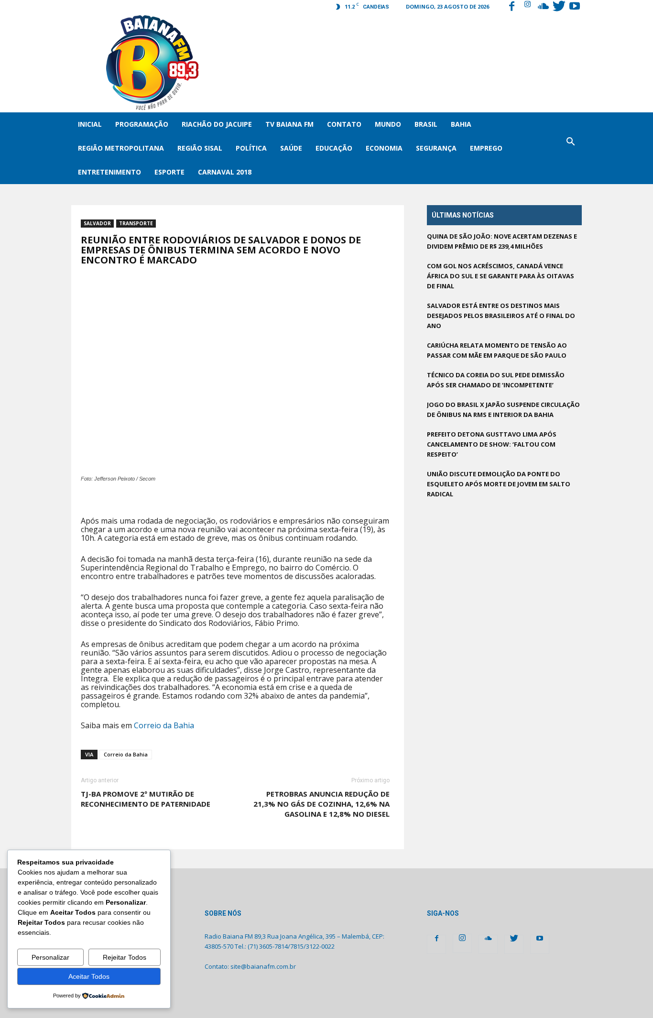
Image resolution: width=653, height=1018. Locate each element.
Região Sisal (199, 148)
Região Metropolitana (121, 148)
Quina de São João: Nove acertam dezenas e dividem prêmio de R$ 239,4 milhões (502, 241)
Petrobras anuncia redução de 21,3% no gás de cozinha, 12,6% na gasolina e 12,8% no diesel (321, 804)
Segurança (436, 148)
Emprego (486, 148)
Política (251, 148)
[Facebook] (511, 7)
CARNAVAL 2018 (224, 171)
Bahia (461, 124)
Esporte (169, 171)
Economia (384, 148)
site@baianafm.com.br (263, 966)
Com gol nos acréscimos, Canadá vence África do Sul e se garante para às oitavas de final (500, 276)
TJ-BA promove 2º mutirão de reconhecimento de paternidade (145, 799)
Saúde (291, 148)
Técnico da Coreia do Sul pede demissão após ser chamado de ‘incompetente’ (496, 380)
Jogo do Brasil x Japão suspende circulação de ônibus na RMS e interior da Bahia (503, 409)
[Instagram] (527, 7)
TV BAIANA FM (289, 124)
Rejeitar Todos (124, 957)
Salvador (97, 223)
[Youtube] (574, 7)
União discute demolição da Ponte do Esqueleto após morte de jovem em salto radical (498, 484)
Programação (141, 124)
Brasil (425, 124)
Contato (344, 124)
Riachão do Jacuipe (217, 124)
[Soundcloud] (543, 7)
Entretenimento (109, 171)
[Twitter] (559, 7)
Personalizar (50, 957)
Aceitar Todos (88, 976)
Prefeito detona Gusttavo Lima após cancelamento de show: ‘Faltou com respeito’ (491, 444)
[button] (570, 148)
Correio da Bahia (164, 725)
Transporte (136, 223)
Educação (334, 148)
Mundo (388, 124)
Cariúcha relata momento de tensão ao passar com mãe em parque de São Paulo (497, 350)
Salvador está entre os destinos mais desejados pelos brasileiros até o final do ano (501, 315)
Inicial (90, 124)
